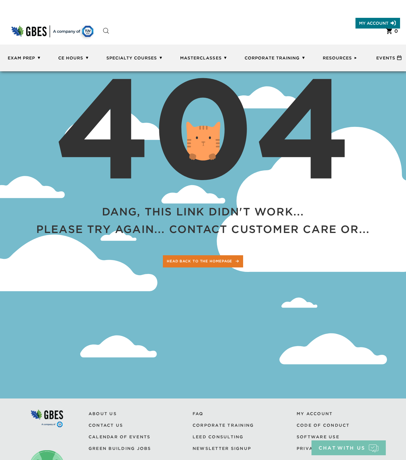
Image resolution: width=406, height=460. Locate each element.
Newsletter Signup (222, 448)
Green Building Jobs (120, 448)
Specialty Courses (131, 58)
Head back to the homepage (200, 261)
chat (342, 448)
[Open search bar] (106, 36)
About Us (103, 413)
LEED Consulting (218, 436)
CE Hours (70, 58)
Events (385, 58)
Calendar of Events (119, 436)
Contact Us (106, 425)
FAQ (198, 413)
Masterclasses (201, 58)
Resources (337, 58)
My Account (373, 23)
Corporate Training (272, 58)
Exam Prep (21, 58)
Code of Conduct (323, 425)
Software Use (318, 436)
